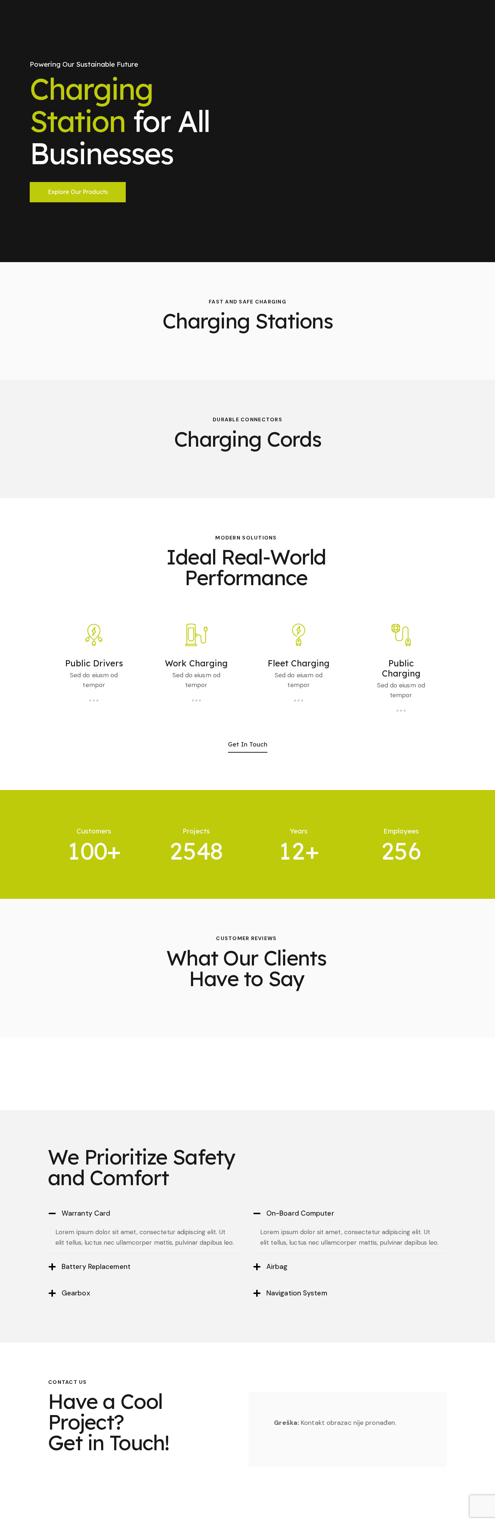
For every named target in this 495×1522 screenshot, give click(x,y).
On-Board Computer (300, 1213)
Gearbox (76, 1293)
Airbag (277, 1266)
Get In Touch (247, 744)
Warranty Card (86, 1213)
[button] (145, 1213)
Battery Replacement (96, 1266)
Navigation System (296, 1293)
